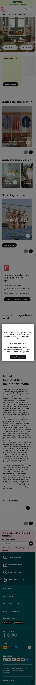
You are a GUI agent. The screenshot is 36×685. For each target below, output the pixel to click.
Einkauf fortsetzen (18, 357)
